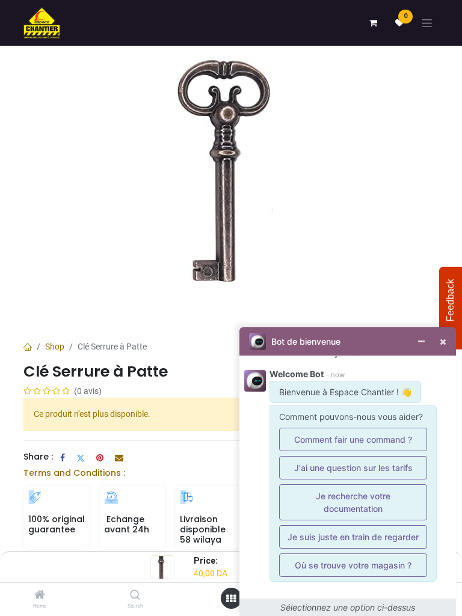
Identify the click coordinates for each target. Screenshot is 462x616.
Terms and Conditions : (74, 473)
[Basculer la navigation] (427, 23)
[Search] (135, 595)
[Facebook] (62, 458)
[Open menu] (231, 598)
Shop (54, 346)
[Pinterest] (99, 458)
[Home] (39, 595)
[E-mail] (119, 458)
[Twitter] (80, 458)
